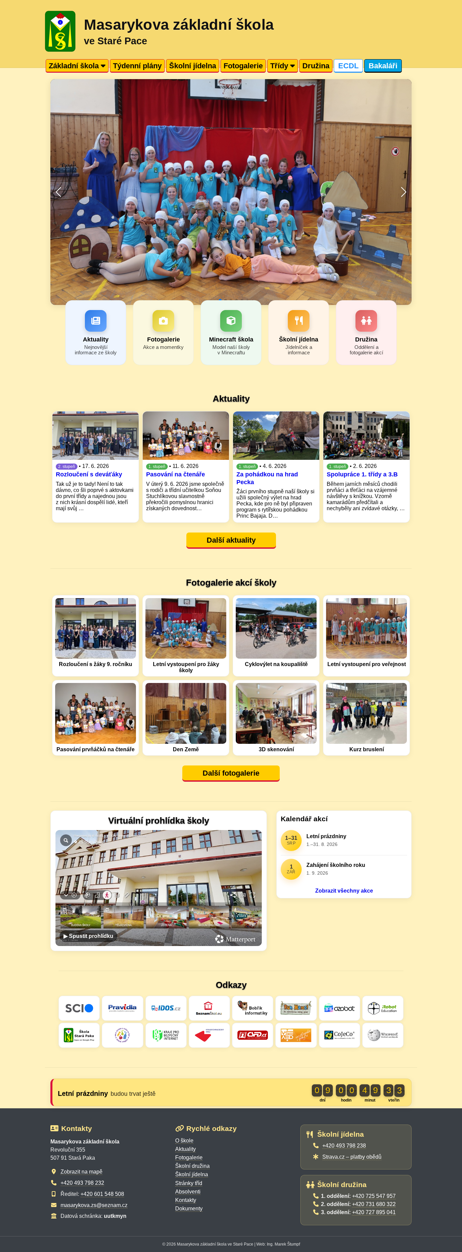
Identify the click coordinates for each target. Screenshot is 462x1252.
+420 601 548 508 (102, 1194)
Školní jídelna (192, 66)
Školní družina (192, 1166)
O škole (184, 1140)
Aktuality (185, 1149)
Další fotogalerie (231, 773)
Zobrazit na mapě (81, 1172)
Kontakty (185, 1200)
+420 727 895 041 (374, 1212)
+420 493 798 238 (344, 1146)
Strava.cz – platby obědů (352, 1157)
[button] (58, 192)
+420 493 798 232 (82, 1183)
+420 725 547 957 (374, 1196)
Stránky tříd (188, 1183)
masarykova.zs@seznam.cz (94, 1205)
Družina (315, 66)
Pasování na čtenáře (175, 474)
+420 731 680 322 (374, 1204)
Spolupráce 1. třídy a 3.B (362, 474)
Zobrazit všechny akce (344, 891)
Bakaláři (383, 66)
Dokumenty (189, 1208)
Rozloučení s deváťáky (89, 474)
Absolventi (188, 1192)
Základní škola (75, 66)
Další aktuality (231, 540)
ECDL (348, 66)
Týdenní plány (137, 66)
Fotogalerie (243, 66)
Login (231, 6)
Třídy (280, 66)
